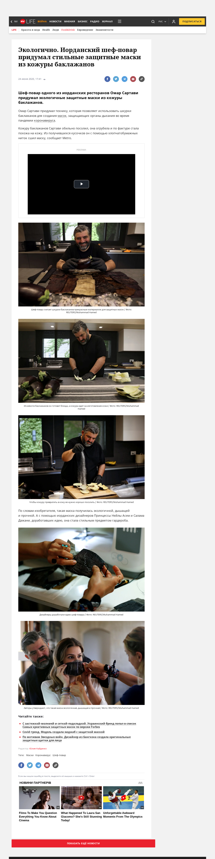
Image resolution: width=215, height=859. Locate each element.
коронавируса (44, 120)
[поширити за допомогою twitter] (116, 79)
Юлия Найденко (38, 748)
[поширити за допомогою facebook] (107, 79)
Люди (55, 29)
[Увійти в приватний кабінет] (174, 21)
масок (62, 116)
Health (46, 29)
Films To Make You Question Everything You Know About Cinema (38, 816)
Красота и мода (30, 29)
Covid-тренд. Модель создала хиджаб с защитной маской (64, 732)
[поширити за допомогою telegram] (124, 79)
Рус (161, 21)
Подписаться (191, 21)
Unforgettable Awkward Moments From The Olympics (122, 814)
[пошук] (153, 21)
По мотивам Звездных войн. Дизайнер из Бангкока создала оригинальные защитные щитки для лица (77, 738)
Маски (30, 755)
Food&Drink (68, 29)
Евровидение (85, 29)
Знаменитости (104, 29)
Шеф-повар (59, 755)
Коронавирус (43, 755)
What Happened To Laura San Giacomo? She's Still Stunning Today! (81, 816)
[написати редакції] (133, 79)
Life (14, 29)
